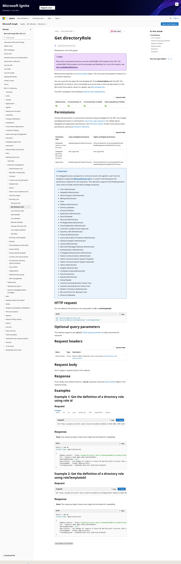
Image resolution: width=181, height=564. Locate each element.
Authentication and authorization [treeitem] (16, 58)
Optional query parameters (160, 41)
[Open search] (171, 18)
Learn (57, 31)
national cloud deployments (94, 92)
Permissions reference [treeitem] (12, 61)
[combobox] (17, 33)
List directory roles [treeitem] (17, 211)
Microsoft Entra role (82, 179)
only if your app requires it (94, 121)
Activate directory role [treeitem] (18, 226)
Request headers (157, 43)
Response (154, 49)
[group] (90, 424)
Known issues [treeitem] (9, 81)
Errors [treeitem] (6, 84)
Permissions (155, 35)
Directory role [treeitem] (15, 203)
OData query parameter (91, 332)
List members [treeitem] (15, 218)
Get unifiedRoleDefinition (67, 67)
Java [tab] (74, 412)
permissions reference (80, 127)
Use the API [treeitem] (8, 65)
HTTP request (155, 38)
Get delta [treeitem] (14, 234)
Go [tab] (69, 412)
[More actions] (125, 31)
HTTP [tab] (58, 412)
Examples (154, 52)
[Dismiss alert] (176, 4)
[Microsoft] (4, 18)
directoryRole (82, 74)
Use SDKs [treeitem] (7, 69)
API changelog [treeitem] (9, 50)
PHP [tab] (90, 412)
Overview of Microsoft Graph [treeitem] (14, 42)
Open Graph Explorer (169, 24)
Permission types (96, 124)
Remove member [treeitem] (17, 222)
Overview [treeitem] (9, 92)
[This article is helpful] (168, 59)
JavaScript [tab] (82, 412)
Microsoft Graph (67, 31)
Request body (156, 46)
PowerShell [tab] (98, 412)
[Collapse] (31, 29)
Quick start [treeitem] (8, 54)
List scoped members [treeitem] (18, 230)
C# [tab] (64, 412)
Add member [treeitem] (15, 215)
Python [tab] (108, 412)
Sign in (176, 18)
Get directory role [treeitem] (17, 207)
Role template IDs (98, 87)
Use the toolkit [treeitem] (9, 73)
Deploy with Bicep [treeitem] (10, 77)
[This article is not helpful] (171, 59)
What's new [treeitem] (8, 46)
